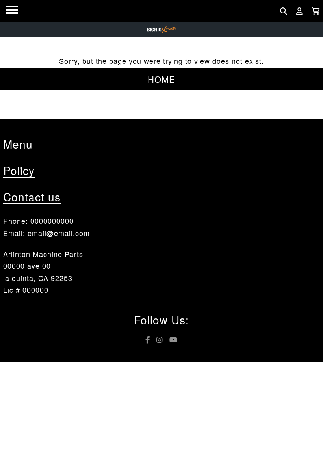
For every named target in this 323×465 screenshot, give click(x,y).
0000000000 (52, 221)
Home (161, 79)
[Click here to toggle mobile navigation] (12, 10)
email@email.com (59, 233)
